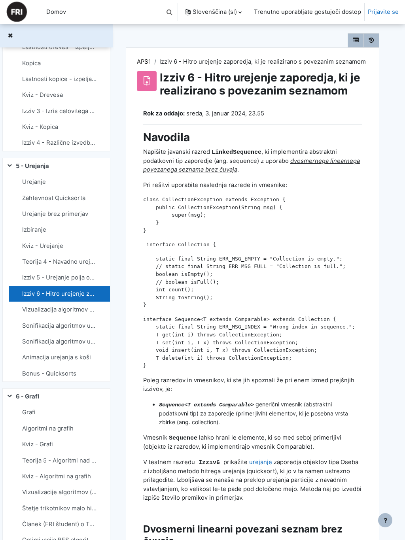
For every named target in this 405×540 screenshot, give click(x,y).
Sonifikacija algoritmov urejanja (59, 325)
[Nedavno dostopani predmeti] (371, 40)
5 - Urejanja (32, 166)
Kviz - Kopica (40, 126)
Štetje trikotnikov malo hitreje (59, 508)
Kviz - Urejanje (42, 245)
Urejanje (34, 181)
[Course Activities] (356, 40)
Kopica (31, 63)
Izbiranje (34, 229)
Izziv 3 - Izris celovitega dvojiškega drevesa (59, 111)
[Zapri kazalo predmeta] (10, 35)
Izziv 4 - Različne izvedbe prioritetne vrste (59, 142)
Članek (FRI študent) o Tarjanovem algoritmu (59, 524)
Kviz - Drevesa (42, 94)
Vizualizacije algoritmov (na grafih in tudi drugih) (59, 492)
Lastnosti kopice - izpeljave (59, 79)
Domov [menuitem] (56, 11)
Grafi (29, 412)
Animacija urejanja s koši (56, 357)
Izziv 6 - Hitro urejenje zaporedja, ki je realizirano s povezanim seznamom (59, 293)
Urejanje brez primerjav (55, 213)
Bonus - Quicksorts (49, 373)
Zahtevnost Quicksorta (53, 198)
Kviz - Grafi (37, 444)
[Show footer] (385, 520)
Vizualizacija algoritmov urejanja (59, 309)
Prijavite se (383, 11)
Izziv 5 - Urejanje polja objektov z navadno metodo (59, 277)
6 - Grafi (27, 396)
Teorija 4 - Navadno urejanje (59, 261)
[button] (169, 12)
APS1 (144, 61)
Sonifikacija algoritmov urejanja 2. (59, 341)
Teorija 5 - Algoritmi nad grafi (59, 460)
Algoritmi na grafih (48, 428)
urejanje (260, 462)
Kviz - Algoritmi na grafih (56, 476)
